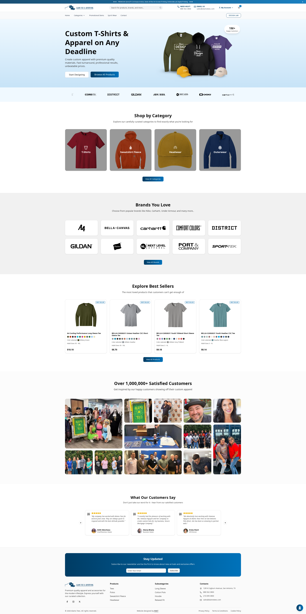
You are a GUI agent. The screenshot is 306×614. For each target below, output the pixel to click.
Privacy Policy (204, 611)
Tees (112, 588)
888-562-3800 (208, 592)
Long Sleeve (160, 588)
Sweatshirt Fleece (118, 596)
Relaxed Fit (160, 600)
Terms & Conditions (220, 611)
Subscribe (174, 570)
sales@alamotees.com (212, 600)
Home (67, 15)
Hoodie (158, 596)
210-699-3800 (208, 596)
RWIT (156, 611)
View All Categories (153, 179)
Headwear (114, 600)
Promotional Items (96, 15)
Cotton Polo (160, 592)
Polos (112, 592)
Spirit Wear (112, 15)
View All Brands (153, 262)
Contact (124, 15)
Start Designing (77, 74)
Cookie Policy (236, 611)
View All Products (153, 359)
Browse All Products (104, 74)
